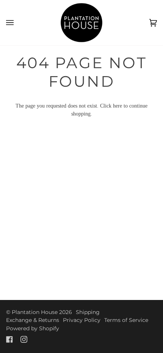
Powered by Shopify (32, 328)
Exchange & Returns (32, 320)
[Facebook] (9, 339)
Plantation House (35, 312)
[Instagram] (23, 339)
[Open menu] (17, 22)
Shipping (88, 312)
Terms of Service (126, 320)
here (117, 106)
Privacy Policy (81, 320)
